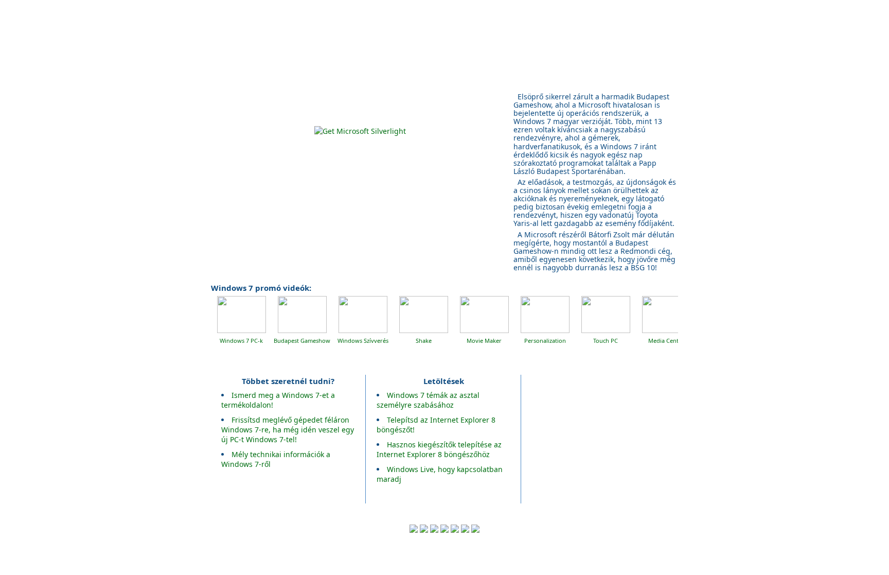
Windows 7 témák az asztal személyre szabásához (428, 400)
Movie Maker (484, 340)
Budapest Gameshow (302, 340)
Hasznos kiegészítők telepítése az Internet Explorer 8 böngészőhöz (439, 449)
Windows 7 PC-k (241, 340)
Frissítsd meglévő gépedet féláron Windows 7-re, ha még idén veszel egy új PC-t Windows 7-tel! (287, 429)
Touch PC (605, 340)
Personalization (545, 340)
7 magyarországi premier (497, 35)
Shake (424, 340)
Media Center (666, 340)
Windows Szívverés (362, 340)
